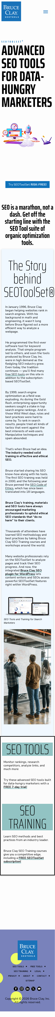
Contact (42, 976)
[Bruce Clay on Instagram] (22, 989)
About (26, 976)
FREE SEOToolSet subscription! (24, 859)
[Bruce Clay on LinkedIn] (27, 989)
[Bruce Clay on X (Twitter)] (33, 989)
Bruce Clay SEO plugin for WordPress (23, 572)
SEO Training (21, 971)
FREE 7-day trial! (15, 787)
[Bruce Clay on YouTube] (39, 989)
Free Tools (36, 966)
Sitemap (30, 980)
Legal (38, 971)
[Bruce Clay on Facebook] (16, 989)
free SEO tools (15, 374)
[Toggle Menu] (45, 11)
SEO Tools (18, 966)
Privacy (12, 976)
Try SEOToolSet (27, 185)
